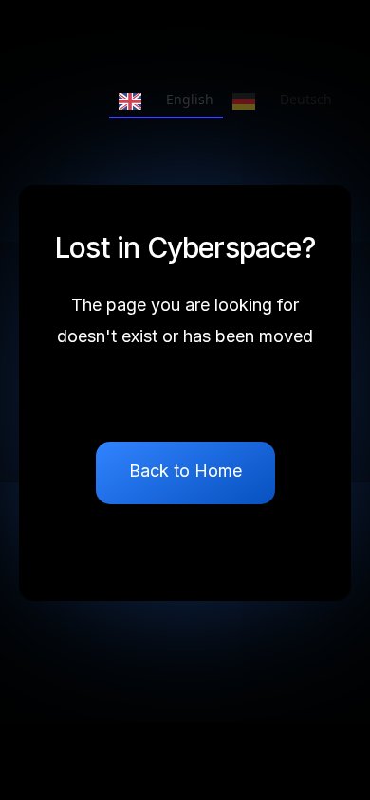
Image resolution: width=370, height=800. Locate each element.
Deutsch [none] (306, 99)
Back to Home (185, 471)
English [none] (189, 99)
